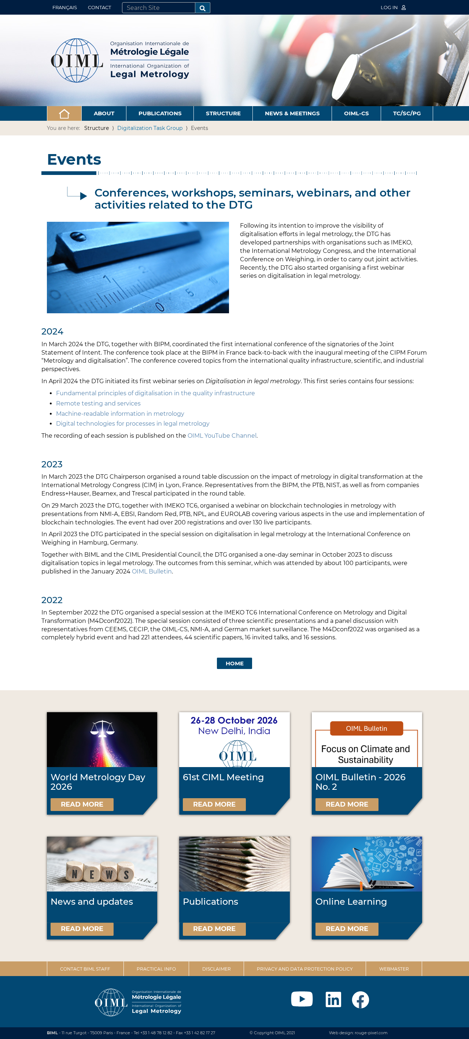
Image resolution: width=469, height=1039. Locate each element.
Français (64, 7)
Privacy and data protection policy (305, 969)
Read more (82, 804)
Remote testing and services (98, 403)
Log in (390, 7)
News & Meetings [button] (292, 113)
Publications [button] (160, 113)
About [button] (104, 113)
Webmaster (394, 969)
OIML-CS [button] (356, 113)
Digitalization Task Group (149, 128)
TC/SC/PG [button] (407, 113)
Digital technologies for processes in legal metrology (133, 423)
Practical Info (156, 969)
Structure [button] (223, 113)
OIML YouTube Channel (222, 435)
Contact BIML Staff (85, 969)
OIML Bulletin (152, 571)
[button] (64, 113)
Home (235, 663)
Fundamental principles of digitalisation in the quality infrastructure (155, 393)
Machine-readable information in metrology (120, 413)
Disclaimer (216, 969)
